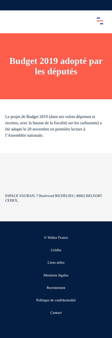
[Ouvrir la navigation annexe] (8, 5)
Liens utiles (56, 263)
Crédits (56, 250)
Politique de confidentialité (56, 300)
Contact (56, 313)
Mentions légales (55, 275)
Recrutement (56, 288)
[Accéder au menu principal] (100, 21)
